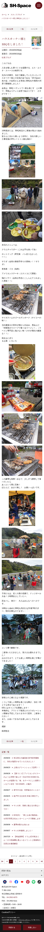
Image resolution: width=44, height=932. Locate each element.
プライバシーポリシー (24, 920)
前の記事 (10, 29)
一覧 (22, 29)
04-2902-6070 (12, 897)
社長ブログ (6, 58)
